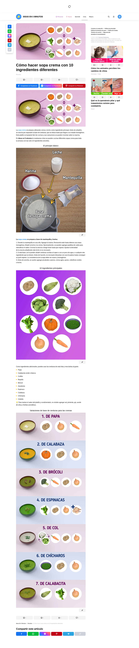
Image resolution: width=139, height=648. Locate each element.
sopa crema (22, 130)
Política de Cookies (113, 30)
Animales (93, 74)
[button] (94, 65)
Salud (92, 109)
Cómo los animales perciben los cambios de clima (105, 69)
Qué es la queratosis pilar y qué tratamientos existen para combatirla (105, 103)
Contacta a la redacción (97, 28)
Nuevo (70, 16)
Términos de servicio (96, 32)
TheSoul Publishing (103, 37)
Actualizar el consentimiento (98, 34)
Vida (99, 74)
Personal (60, 16)
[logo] (29, 16)
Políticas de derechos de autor (98, 30)
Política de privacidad (110, 28)
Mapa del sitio (106, 32)
